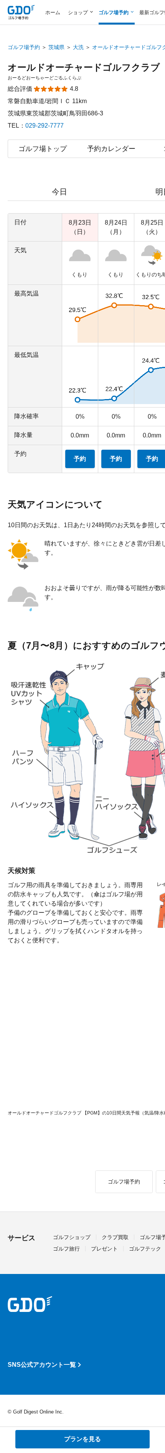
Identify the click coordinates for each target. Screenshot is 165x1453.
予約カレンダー (111, 149)
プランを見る (82, 1439)
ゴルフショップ (72, 1237)
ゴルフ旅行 (66, 1248)
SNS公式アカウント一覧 (42, 1364)
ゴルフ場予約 (24, 47)
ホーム (52, 12)
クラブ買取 (115, 1237)
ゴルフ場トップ (42, 149)
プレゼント (104, 1248)
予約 (80, 458)
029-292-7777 (44, 125)
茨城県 (56, 47)
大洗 (78, 47)
